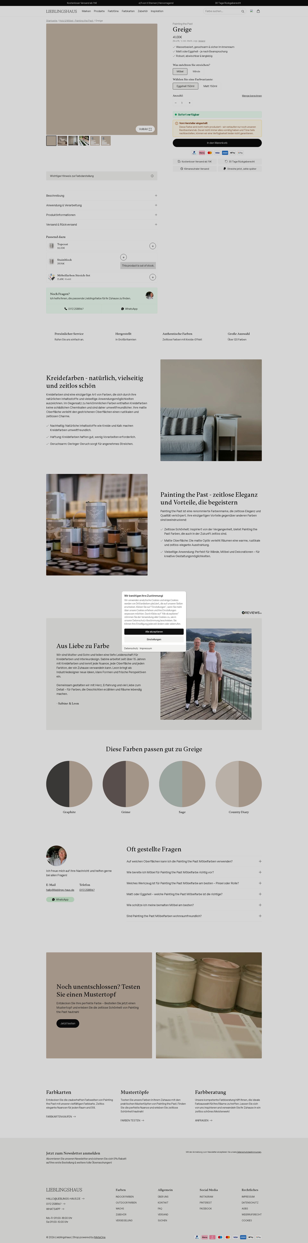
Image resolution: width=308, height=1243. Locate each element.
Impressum (146, 648)
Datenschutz (131, 648)
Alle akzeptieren (154, 631)
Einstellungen (154, 639)
